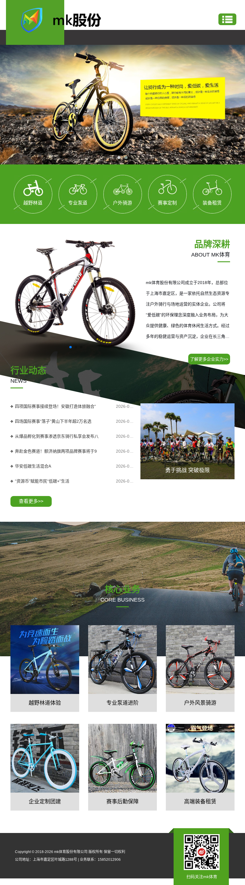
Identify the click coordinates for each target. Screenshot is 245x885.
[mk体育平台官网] (66, 19)
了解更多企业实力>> (209, 359)
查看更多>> (31, 501)
